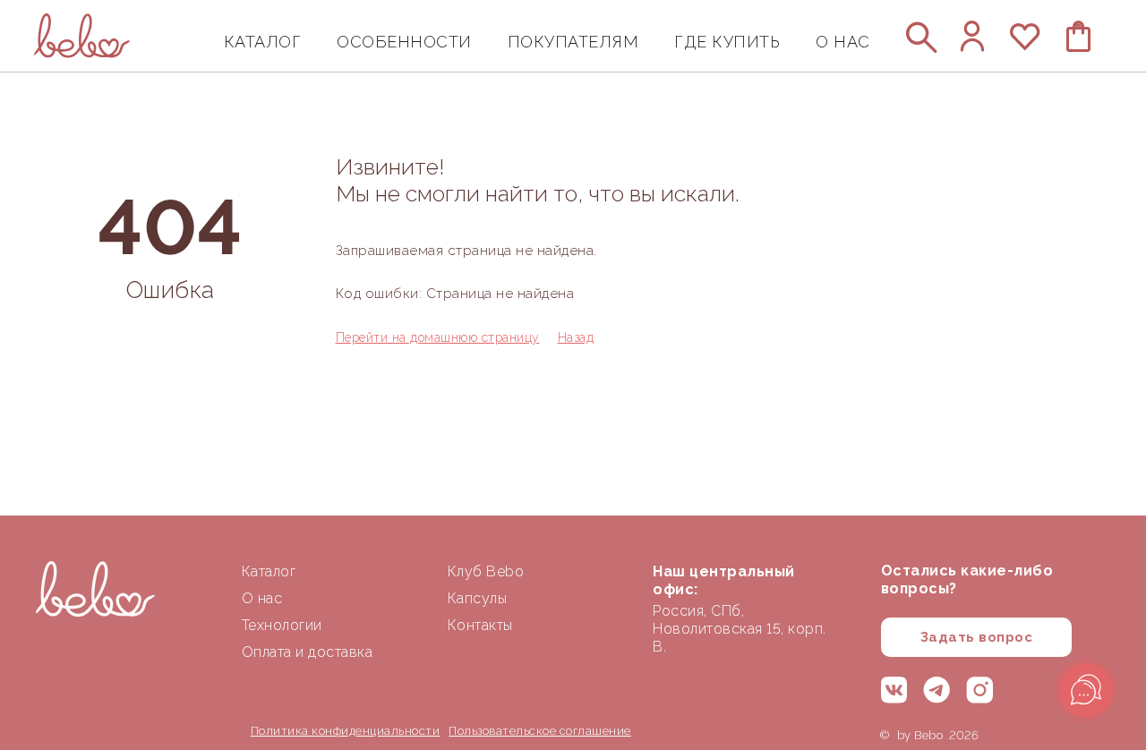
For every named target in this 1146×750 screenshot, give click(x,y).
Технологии (282, 625)
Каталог (269, 571)
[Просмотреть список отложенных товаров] (1025, 45)
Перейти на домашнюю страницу (438, 337)
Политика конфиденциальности (345, 730)
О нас (262, 598)
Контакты (480, 625)
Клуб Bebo (486, 571)
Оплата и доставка (307, 652)
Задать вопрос (976, 637)
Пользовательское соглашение (540, 730)
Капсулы (478, 598)
